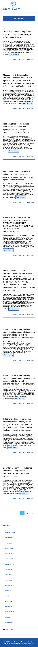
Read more (13, 54)
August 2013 (9, 606)
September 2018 (10, 553)
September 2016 (10, 569)
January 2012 (9, 622)
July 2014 (8, 596)
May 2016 (8, 575)
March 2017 (9, 559)
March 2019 (9, 548)
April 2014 (8, 601)
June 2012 (8, 617)
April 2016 (8, 580)
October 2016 (9, 564)
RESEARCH (30, 60)
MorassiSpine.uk (14, 642)
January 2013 (9, 612)
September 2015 (10, 585)
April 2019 (8, 543)
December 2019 (10, 532)
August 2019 (9, 538)
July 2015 (8, 590)
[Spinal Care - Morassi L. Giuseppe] (17, 6)
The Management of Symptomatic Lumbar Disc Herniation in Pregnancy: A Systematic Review (18, 34)
